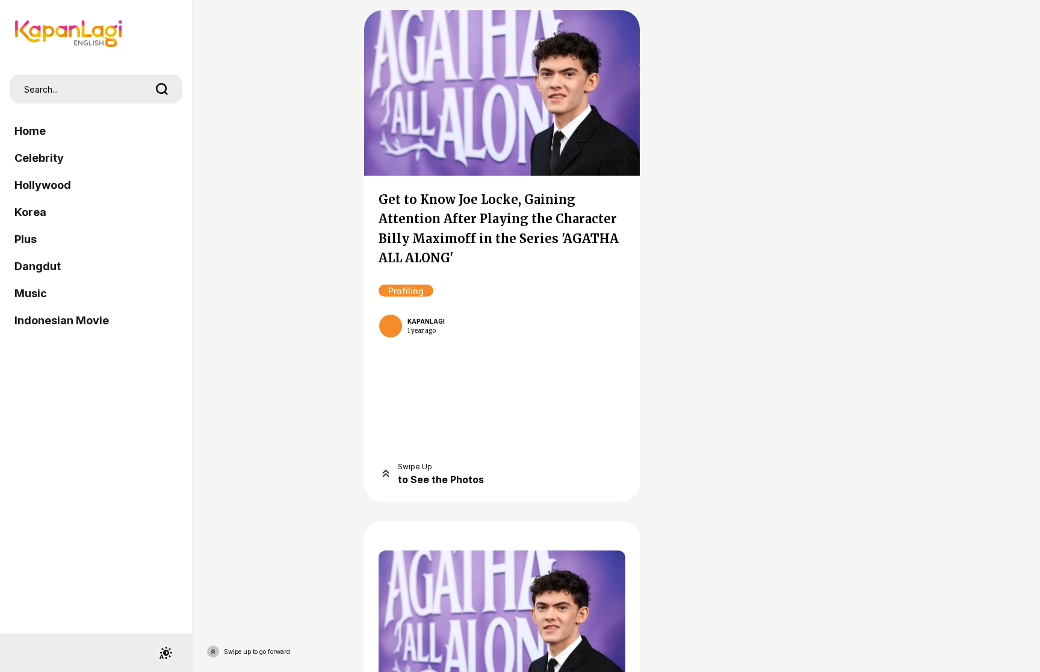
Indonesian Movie (61, 320)
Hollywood (42, 185)
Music (30, 293)
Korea (30, 212)
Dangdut (37, 266)
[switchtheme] (165, 653)
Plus (25, 239)
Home (30, 131)
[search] (161, 89)
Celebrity (39, 158)
